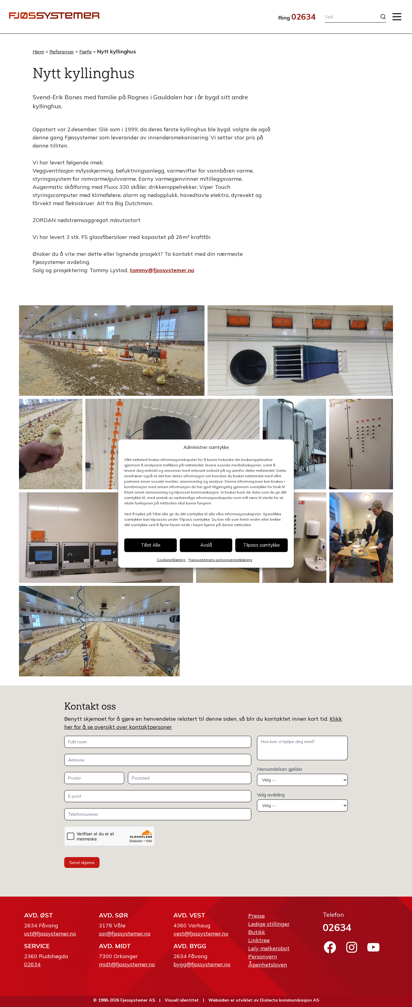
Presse (256, 915)
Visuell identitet (182, 1000)
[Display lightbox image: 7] (106, 537)
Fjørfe (85, 52)
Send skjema (81, 862)
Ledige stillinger (269, 923)
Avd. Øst (38, 915)
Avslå (206, 545)
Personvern (262, 956)
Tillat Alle (150, 545)
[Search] (378, 16)
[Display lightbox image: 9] (294, 537)
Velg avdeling (271, 795)
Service (36, 946)
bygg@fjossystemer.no (201, 964)
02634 (303, 16)
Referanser (61, 52)
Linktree (259, 940)
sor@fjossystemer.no (125, 933)
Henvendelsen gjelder (280, 769)
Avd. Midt (115, 946)
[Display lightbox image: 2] (300, 350)
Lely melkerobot (269, 948)
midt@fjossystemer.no (127, 964)
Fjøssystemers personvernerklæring (220, 559)
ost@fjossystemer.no (50, 933)
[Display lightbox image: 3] (50, 444)
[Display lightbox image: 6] (361, 444)
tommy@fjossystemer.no (162, 270)
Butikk (256, 932)
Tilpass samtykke (261, 545)
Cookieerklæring (171, 559)
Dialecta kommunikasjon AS (289, 1000)
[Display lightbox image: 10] (361, 537)
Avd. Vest (189, 915)
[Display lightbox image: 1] (111, 350)
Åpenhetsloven (267, 964)
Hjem (38, 52)
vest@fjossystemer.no (200, 933)
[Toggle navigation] (397, 16)
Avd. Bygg (189, 946)
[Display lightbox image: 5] (294, 444)
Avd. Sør (113, 915)
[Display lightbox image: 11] (99, 631)
